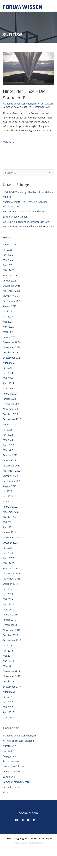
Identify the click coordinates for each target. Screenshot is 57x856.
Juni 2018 (8, 650)
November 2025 (11, 290)
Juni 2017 (8, 702)
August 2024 (10, 362)
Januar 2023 (9, 460)
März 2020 (8, 563)
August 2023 (10, 424)
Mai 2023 (8, 440)
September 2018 (12, 640)
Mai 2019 (8, 599)
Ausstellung (9, 746)
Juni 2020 (8, 553)
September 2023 (12, 419)
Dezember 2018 (11, 625)
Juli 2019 (7, 589)
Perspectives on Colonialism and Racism (25, 211)
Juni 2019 (8, 594)
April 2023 (8, 445)
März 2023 (8, 450)
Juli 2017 (7, 696)
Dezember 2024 (11, 342)
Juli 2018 (7, 645)
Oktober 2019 (10, 583)
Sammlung (9, 106)
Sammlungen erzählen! (15, 216)
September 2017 (12, 686)
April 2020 (8, 558)
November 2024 (11, 347)
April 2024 (8, 383)
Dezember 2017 (11, 671)
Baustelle (8, 751)
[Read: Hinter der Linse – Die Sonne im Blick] (28, 68)
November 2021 (11, 511)
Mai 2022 (8, 501)
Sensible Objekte (12, 787)
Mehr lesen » (10, 142)
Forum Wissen (45, 103)
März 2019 (8, 609)
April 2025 (8, 326)
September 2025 (12, 301)
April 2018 (8, 660)
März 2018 (8, 666)
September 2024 (12, 357)
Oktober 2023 (10, 414)
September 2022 (12, 481)
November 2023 (11, 409)
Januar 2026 (9, 280)
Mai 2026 (8, 260)
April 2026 (8, 265)
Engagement (10, 756)
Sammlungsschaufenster (16, 781)
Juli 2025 (7, 311)
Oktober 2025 (10, 296)
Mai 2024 (8, 378)
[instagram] (23, 820)
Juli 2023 (7, 429)
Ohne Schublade (12, 771)
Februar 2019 (10, 614)
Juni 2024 (8, 373)
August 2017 (10, 691)
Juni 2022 (8, 496)
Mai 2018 (8, 655)
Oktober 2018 (10, 635)
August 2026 (10, 244)
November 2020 (11, 537)
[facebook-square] (17, 820)
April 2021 (8, 527)
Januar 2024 (9, 398)
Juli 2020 (7, 547)
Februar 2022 (10, 506)
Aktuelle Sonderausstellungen (19, 103)
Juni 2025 (8, 316)
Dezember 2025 (11, 285)
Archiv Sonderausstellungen (18, 740)
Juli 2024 (7, 367)
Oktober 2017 (10, 681)
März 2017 (8, 717)
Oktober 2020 (10, 542)
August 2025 (10, 306)
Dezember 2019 (11, 573)
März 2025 (8, 332)
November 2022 (11, 470)
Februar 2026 (10, 275)
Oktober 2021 (10, 517)
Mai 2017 (8, 707)
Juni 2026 (8, 254)
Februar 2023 (10, 455)
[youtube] (29, 820)
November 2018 (11, 630)
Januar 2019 (9, 619)
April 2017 (8, 712)
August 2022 (10, 486)
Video (6, 792)
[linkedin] (35, 820)
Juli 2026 (7, 249)
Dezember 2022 (11, 465)
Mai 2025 (8, 321)
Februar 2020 (10, 568)
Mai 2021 (8, 522)
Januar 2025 (9, 337)
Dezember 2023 (11, 404)
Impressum (20, 842)
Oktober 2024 (10, 352)
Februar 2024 (10, 393)
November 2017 (11, 676)
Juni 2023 (8, 434)
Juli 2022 (7, 491)
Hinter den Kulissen (14, 766)
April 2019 (8, 604)
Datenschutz (36, 842)
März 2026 (8, 270)
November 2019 (11, 578)
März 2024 (8, 388)
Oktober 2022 (10, 476)
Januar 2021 (9, 532)
